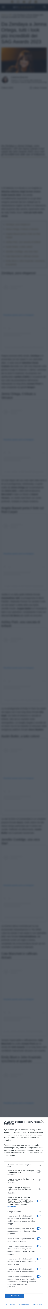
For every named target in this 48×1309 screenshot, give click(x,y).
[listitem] (24, 1165)
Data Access (24, 1304)
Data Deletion (10, 1304)
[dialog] (24, 1213)
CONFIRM (14, 1296)
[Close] (43, 1122)
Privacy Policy (38, 1304)
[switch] (38, 1171)
